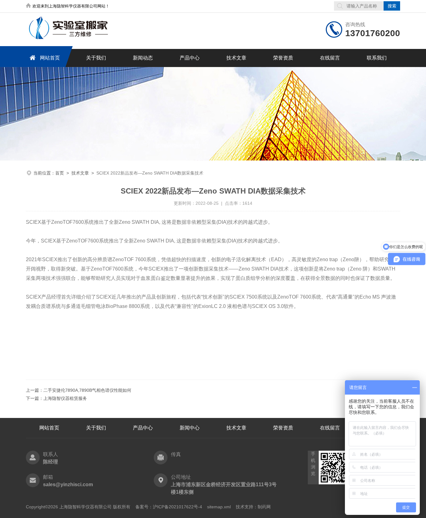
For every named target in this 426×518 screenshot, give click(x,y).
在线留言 (330, 57)
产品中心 (190, 57)
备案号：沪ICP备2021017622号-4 (168, 506)
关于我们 (96, 57)
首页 (59, 172)
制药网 (264, 506)
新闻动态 (143, 57)
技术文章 (236, 57)
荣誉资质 (283, 57)
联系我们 (377, 57)
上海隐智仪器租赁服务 (65, 398)
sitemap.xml (219, 506)
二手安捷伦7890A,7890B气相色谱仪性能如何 (87, 390)
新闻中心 (190, 427)
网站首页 (50, 57)
